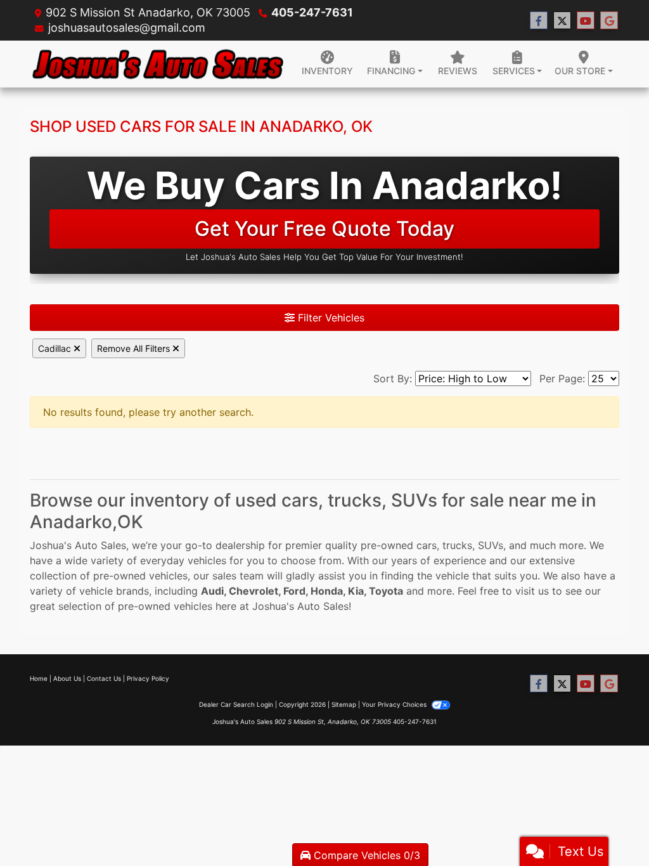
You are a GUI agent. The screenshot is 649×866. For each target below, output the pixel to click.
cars (426, 545)
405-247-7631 (312, 12)
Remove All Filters (134, 348)
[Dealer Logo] (156, 64)
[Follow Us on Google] (609, 20)
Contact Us (104, 678)
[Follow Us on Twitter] (562, 20)
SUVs (490, 545)
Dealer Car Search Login (236, 704)
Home (39, 678)
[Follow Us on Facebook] (539, 20)
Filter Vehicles (329, 317)
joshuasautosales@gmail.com (126, 27)
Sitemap (343, 704)
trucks (457, 545)
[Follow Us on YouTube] (585, 20)
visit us (532, 591)
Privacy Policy (148, 678)
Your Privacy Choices (395, 704)
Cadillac (56, 348)
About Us (67, 678)
